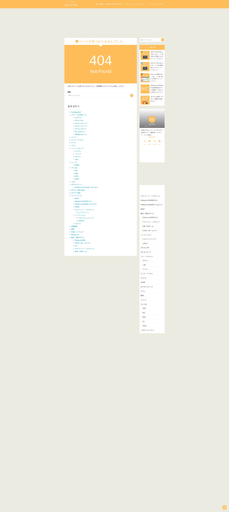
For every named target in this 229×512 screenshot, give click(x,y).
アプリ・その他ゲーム (78, 115)
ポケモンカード (76, 184)
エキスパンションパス (86, 218)
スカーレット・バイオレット (134, 4)
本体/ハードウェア (77, 232)
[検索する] (131, 95)
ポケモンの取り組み (78, 190)
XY (144, 321)
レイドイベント (83, 212)
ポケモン (78, 157)
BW (76, 170)
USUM (77, 207)
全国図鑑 (74, 226)
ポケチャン (78, 118)
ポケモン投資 (75, 193)
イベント (74, 137)
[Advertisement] (114, 21)
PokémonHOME (80, 240)
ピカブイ (78, 223)
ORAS (77, 179)
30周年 (77, 165)
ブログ (73, 182)
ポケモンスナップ (81, 123)
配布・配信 (99, 4)
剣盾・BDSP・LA (81, 251)
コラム (73, 145)
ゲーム (73, 143)
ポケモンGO (79, 120)
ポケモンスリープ (81, 126)
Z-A (76, 246)
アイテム (78, 151)
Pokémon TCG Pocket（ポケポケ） (87, 187)
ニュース (74, 162)
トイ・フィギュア (77, 148)
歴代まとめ (75, 235)
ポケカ (161, 4)
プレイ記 (74, 168)
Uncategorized (76, 112)
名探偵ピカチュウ (81, 134)
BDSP (77, 198)
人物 (76, 159)
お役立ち (81, 221)
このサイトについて (147, 330)
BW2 (76, 173)
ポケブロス (71, 5)
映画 (72, 229)
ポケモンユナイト (81, 129)
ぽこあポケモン (80, 131)
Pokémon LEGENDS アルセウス (86, 204)
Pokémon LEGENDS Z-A (113, 4)
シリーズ (78, 154)
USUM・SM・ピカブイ (83, 243)
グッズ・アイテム (77, 140)
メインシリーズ (76, 196)
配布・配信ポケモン (78, 237)
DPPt (76, 176)
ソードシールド (151, 4)
